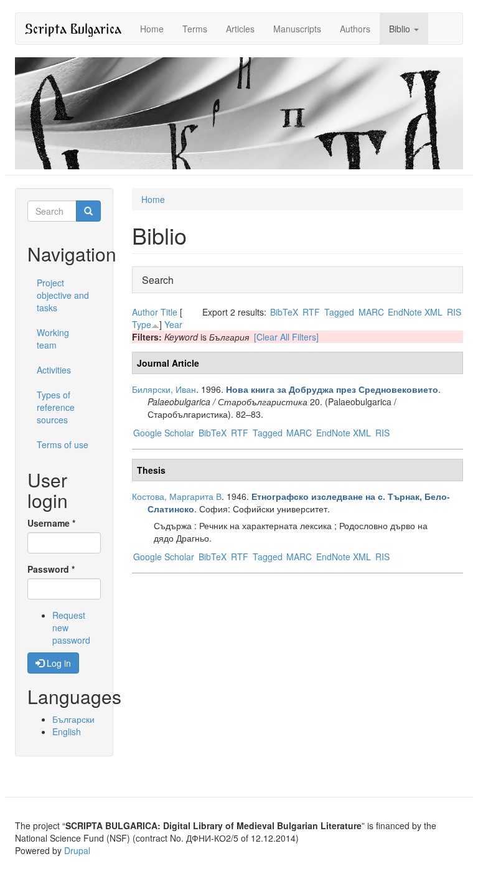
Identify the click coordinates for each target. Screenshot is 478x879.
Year (173, 324)
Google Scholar (163, 432)
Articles (240, 28)
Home (152, 28)
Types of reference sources (56, 407)
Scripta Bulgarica (73, 28)
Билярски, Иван (164, 389)
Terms (194, 28)
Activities (54, 370)
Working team (53, 338)
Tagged (339, 312)
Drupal (77, 850)
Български (73, 719)
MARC (371, 312)
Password (51, 569)
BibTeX (284, 312)
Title (169, 312)
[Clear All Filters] (286, 337)
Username (51, 523)
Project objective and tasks (63, 295)
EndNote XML (415, 312)
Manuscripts (297, 28)
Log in (57, 663)
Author (145, 312)
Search (158, 280)
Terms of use (62, 444)
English (66, 731)
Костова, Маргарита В (177, 496)
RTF (311, 312)
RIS (454, 312)
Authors (355, 28)
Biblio (401, 28)
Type (141, 324)
